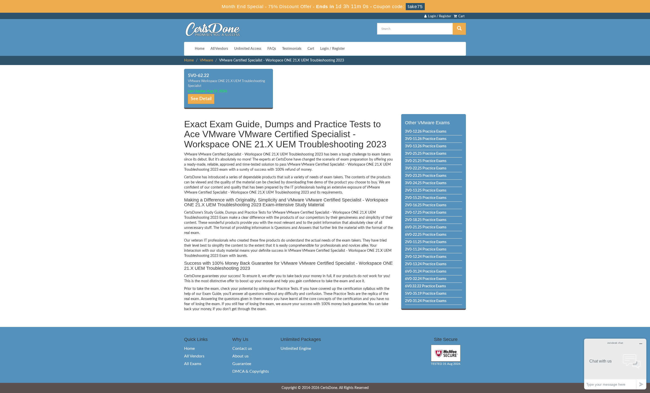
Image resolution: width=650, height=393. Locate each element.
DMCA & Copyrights (250, 371)
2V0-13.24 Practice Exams (425, 264)
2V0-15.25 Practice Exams (425, 198)
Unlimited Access (247, 49)
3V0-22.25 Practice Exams (425, 168)
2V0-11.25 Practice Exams (425, 242)
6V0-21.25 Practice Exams (425, 227)
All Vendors (219, 49)
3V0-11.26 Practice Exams (425, 139)
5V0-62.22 (198, 75)
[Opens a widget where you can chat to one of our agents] (615, 364)
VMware (206, 60)
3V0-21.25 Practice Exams (425, 161)
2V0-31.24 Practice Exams (425, 301)
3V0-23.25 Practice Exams (425, 176)
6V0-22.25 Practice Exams (425, 235)
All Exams (192, 364)
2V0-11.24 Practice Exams (425, 249)
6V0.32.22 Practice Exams (425, 286)
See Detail (201, 99)
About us (240, 356)
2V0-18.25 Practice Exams (425, 220)
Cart (461, 16)
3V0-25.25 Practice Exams (425, 153)
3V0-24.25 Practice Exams (425, 183)
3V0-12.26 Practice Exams (425, 131)
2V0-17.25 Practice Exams (425, 212)
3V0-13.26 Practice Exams (425, 146)
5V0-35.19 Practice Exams (425, 293)
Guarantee (241, 364)
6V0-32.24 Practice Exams (425, 279)
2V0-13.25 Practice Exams (425, 190)
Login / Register (439, 16)
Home (199, 49)
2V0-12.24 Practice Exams (425, 257)
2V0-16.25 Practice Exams (425, 205)
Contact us (242, 349)
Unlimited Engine (296, 349)
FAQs (271, 49)
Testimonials (291, 49)
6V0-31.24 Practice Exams (425, 271)
